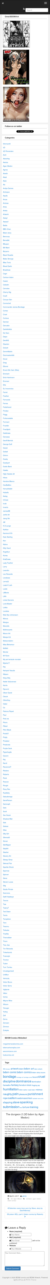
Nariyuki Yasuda (9, 670)
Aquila (5, 196)
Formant (6, 422)
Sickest (5, 826)
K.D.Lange (7, 526)
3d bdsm (7, 1069)
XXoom (5, 1004)
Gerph (5, 448)
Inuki (5, 503)
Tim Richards (8, 948)
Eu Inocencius (8, 388)
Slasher (6, 852)
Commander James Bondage (14, 307)
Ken (4, 540)
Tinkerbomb (7, 952)
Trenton (6, 960)
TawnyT (6, 908)
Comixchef (7, 303)
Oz (4, 707)
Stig (4, 885)
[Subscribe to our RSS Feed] (23, 9)
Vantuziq (6, 978)
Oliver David (7, 693)
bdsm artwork (38, 1069)
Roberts (6, 774)
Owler (5, 704)
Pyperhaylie (7, 752)
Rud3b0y (6, 793)
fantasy (15, 1085)
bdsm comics (24, 1072)
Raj (4, 759)
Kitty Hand (7, 548)
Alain (5, 181)
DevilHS (6, 340)
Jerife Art (6, 514)
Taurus (5, 900)
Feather (6, 396)
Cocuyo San (7, 299)
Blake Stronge (8, 259)
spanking (26, 1102)
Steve (5, 878)
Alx (4, 184)
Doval (5, 359)
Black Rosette (8, 255)
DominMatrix (7, 351)
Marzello (6, 626)
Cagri (5, 273)
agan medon (37, 1199)
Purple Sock (7, 748)
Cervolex (6, 288)
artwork (15, 1068)
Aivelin (5, 173)
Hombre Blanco (8, 481)
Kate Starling (7, 537)
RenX (5, 763)
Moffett (5, 648)
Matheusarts (7, 629)
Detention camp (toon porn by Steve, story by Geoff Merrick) (26, 1209)
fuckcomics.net (8, 1055)
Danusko (6, 325)
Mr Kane (6, 655)
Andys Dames (8, 188)
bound (35, 1077)
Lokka (5, 607)
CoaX (5, 296)
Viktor (5, 993)
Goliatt (5, 451)
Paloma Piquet (8, 711)
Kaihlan (5, 529)
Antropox (6, 192)
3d (4, 1069)
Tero (4, 923)
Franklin (6, 425)
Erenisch (6, 374)
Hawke (5, 470)
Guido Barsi (7, 466)
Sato (4, 808)
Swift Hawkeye (8, 897)
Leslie (5, 589)
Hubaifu (6, 492)
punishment (35, 1094)
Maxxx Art (6, 633)
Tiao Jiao (6, 945)
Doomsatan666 (8, 355)
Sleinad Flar (7, 863)
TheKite (6, 934)
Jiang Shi (6, 518)
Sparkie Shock (8, 867)
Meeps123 (7, 637)
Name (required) (15, 1231)
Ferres (5, 403)
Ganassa (6, 437)
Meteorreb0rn (8, 641)
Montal (5, 652)
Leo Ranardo (8, 574)
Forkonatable (8, 418)
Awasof (5, 221)
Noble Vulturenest (9, 681)
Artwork (6, 214)
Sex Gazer (7, 815)
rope (5, 1098)
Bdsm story (7, 233)
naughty (7, 1094)
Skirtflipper (7, 845)
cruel (41, 1076)
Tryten (5, 963)
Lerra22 (6, 581)
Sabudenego (7, 796)
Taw (4, 904)
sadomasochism (24, 1098)
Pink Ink (6, 718)
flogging (34, 1085)
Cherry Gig (7, 292)
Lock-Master (7, 604)
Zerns (5, 1019)
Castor (5, 281)
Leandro (6, 570)
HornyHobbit (7, 489)
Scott (5, 811)
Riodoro (6, 770)
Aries (5, 207)
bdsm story (36, 1072)
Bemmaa (6, 236)
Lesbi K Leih (7, 585)
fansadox (7, 1085)
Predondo (6, 744)
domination (36, 1081)
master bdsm (31, 1090)
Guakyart (6, 463)
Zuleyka (6, 1030)
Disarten (6, 344)
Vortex (5, 997)
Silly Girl (6, 833)
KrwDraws (6, 559)
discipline (9, 1081)
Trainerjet (6, 956)
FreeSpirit (6, 429)
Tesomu (6, 926)
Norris (5, 685)
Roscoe (6, 782)
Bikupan (6, 244)
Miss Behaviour (8, 644)
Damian (6, 322)
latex (21, 1090)
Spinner (6, 874)
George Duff (7, 444)
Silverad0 (6, 837)
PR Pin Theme (31, 1280)
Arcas (5, 199)
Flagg (5, 414)
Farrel (5, 392)
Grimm (5, 455)
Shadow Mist (7, 819)
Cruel (5, 314)
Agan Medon (7, 166)
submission (11, 1106)
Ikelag (5, 496)
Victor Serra (7, 986)
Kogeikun (6, 552)
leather (25, 1090)
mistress (39, 1089)
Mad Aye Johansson (10, 615)
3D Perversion (8, 151)
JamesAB (6, 511)
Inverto (5, 507)
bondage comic (28, 1077)
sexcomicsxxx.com (10, 1051)
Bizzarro (6, 251)
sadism (12, 1098)
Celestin (6, 285)
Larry (5, 566)
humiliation (11, 1089)
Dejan (5, 336)
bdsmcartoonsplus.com (11, 1047)
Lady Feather (8, 563)
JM (4, 522)
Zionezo (6, 1026)
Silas (5, 830)
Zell (4, 1015)
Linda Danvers (8, 600)
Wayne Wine (7, 1000)
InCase (5, 500)
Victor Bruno (7, 982)
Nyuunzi (6, 689)
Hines (5, 477)
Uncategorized (8, 971)
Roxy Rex (6, 789)
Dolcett (5, 348)
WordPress (19, 1280)
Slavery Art (7, 856)
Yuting (5, 1012)
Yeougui (6, 1008)
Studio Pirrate (8, 889)
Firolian (5, 411)
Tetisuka (6, 930)
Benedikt (6, 240)
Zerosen (6, 1023)
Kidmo (5, 544)
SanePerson (7, 800)
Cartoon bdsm (8, 277)
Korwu (5, 555)
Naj (4, 667)
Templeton (7, 919)
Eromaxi (6, 381)
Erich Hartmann (9, 377)
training (34, 1107)
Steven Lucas (8, 882)
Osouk (5, 696)
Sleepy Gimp (7, 859)
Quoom (5, 756)
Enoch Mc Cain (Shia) (11, 370)
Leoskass (6, 578)
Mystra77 (6, 663)
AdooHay (6, 158)
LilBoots (6, 592)
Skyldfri (5, 848)
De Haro (6, 333)
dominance (23, 1081)
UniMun (6, 974)
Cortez (5, 310)
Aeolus (5, 162)
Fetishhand (7, 407)
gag (39, 1085)
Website (12, 1245)
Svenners (6, 893)
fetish (29, 1085)
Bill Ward (6, 247)
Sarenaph (6, 804)
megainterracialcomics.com (13, 1044)
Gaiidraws (6, 433)
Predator (6, 741)
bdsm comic (10, 1072)
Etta (4, 385)
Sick (4, 822)
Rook (5, 778)
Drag (5, 362)
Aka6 (5, 177)
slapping (7, 1102)
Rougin (5, 785)
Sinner (5, 841)
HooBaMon (7, 485)
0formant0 (7, 144)
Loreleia (6, 611)
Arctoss (5, 203)
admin (24, 1196)
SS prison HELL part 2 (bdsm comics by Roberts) (25, 1214)
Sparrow (6, 871)
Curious (6, 318)
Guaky (5, 459)
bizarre (43, 1072)
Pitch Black (7, 730)
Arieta (5, 210)
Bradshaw (6, 270)
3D (4, 147)
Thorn (5, 941)
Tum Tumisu (7, 967)
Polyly (5, 737)
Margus (6, 622)
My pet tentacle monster (12, 659)
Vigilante (6, 989)
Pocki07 (6, 733)
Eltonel (5, 366)
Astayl (5, 218)
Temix (5, 915)
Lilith (4, 596)
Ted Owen (7, 911)
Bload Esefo (7, 266)
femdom (23, 1085)
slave (16, 1102)
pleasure (23, 1094)
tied (21, 1107)
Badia (5, 225)
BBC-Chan (7, 229)
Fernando (6, 400)
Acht (4, 155)
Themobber (7, 937)
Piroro (5, 722)
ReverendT (7, 767)
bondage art (20, 1077)
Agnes (5, 170)
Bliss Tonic (7, 262)
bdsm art (29, 1068)
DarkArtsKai (7, 329)
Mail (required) (15, 1237)
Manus (5, 618)
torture (25, 1107)
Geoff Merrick (8, 440)
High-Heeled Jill (9, 474)
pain (15, 1093)
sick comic (40, 1098)
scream (35, 1098)
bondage (9, 1076)
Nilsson (5, 674)
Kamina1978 (7, 533)
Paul (4, 715)
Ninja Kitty (6, 678)
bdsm (21, 1068)
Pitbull (5, 726)
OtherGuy (6, 700)
